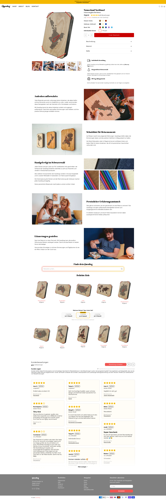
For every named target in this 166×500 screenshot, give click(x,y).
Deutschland (124, 301)
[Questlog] (6, 6)
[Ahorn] (103, 21)
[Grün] (103, 27)
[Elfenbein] (103, 24)
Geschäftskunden (89, 489)
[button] (95, 15)
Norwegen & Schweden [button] (75, 422)
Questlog (37, 497)
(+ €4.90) (104, 30)
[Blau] (106, 27)
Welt (103, 300)
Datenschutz (61, 480)
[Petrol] (112, 27)
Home (85, 480)
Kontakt (35, 6)
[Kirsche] (106, 21)
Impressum (61, 488)
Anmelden (121, 491)
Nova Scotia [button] (107, 442)
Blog (28, 6)
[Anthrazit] (100, 24)
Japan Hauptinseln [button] (109, 395)
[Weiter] (80, 66)
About (21, 6)
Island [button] (70, 398)
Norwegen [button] (36, 395)
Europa (83, 345)
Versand (89, 17)
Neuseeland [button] (107, 416)
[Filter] (129, 364)
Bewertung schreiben (116, 364)
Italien (62, 346)
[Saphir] (106, 24)
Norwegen (104, 345)
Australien (62, 300)
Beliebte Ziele (83, 275)
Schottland (124, 345)
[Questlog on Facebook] (35, 489)
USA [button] (34, 423)
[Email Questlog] (33, 489)
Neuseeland (41, 300)
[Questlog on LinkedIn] (39, 489)
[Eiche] (100, 21)
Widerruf (60, 484)
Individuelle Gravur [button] (73, 443)
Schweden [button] (107, 462)
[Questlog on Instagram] (37, 489)
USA (83, 300)
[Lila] (109, 27)
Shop (14, 6)
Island (41, 346)
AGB (59, 482)
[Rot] (100, 27)
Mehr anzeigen (82, 466)
